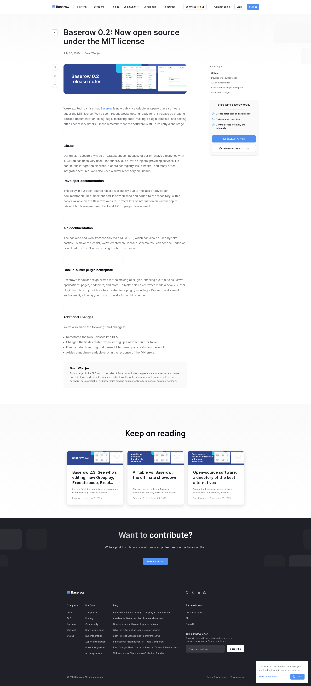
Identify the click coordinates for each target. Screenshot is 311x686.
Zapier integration (95, 641)
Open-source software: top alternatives (135, 624)
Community (91, 624)
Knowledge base (94, 630)
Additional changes (221, 92)
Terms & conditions (217, 677)
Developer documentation (224, 77)
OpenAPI (190, 624)
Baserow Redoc (75, 259)
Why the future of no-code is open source (136, 630)
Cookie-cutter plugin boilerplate (227, 87)
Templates (91, 612)
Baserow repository (77, 135)
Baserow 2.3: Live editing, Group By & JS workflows (142, 612)
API (187, 618)
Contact (71, 630)
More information (268, 676)
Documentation (194, 612)
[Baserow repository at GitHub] (187, 592)
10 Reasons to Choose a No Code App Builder (138, 653)
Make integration (94, 647)
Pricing (115, 6)
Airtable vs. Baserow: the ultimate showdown (138, 618)
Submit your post (155, 561)
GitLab (214, 73)
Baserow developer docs (80, 217)
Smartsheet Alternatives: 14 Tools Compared (138, 641)
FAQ (69, 618)
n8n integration (93, 635)
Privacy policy (237, 677)
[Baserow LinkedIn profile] (198, 592)
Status (70, 635)
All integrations (93, 653)
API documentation (220, 82)
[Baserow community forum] (204, 592)
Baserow (106, 108)
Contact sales (222, 6)
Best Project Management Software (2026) (137, 635)
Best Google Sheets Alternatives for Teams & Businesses (145, 647)
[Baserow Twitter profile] (192, 592)
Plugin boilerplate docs (79, 306)
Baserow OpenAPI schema (105, 259)
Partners (71, 624)
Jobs (69, 612)
